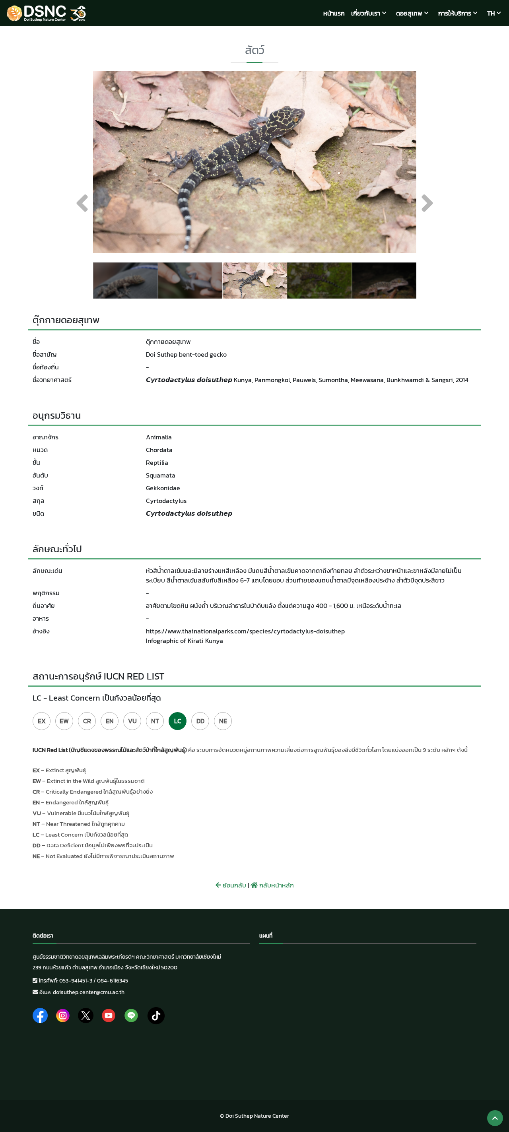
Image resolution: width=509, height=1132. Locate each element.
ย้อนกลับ (233, 885)
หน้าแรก (334, 13)
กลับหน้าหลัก (276, 885)
